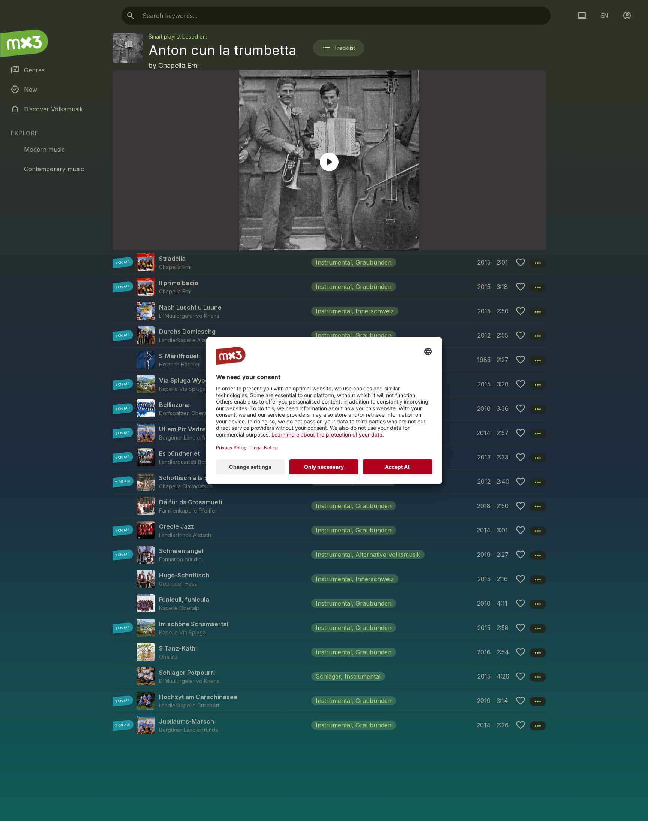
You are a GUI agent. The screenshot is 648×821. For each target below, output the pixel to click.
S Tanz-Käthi (178, 648)
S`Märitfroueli (179, 356)
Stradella (172, 258)
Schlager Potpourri (187, 672)
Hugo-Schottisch (184, 575)
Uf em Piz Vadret (183, 429)
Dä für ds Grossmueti (190, 502)
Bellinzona (174, 404)
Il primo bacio (178, 283)
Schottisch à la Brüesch (194, 478)
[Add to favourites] (520, 262)
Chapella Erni (178, 65)
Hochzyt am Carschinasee (198, 697)
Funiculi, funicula (184, 599)
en (604, 15)
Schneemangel (181, 551)
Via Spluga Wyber (185, 380)
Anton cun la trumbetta (222, 50)
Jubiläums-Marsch (186, 721)
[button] (329, 262)
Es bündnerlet (179, 453)
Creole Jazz (176, 526)
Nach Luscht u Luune (190, 307)
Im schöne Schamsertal (193, 624)
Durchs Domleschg (187, 331)
